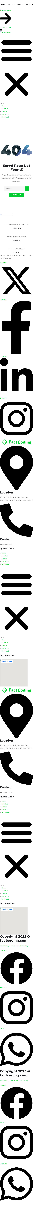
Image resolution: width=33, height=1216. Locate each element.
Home (3, 5)
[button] (16, 69)
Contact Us (5, 114)
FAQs (28, 5)
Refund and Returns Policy (19, 946)
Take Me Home (16, 195)
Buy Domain (5, 117)
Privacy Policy (5, 946)
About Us (11, 5)
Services (20, 5)
